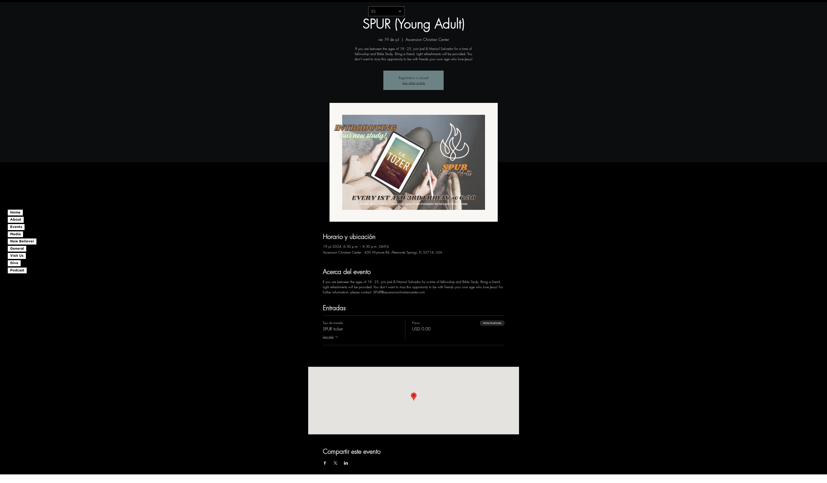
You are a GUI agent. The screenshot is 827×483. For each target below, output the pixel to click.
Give (14, 263)
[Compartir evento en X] (335, 463)
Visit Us (16, 255)
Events (16, 227)
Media (15, 234)
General (17, 248)
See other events (413, 82)
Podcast (17, 270)
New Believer (22, 241)
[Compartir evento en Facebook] (325, 463)
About (15, 219)
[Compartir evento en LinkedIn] (346, 463)
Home (15, 212)
